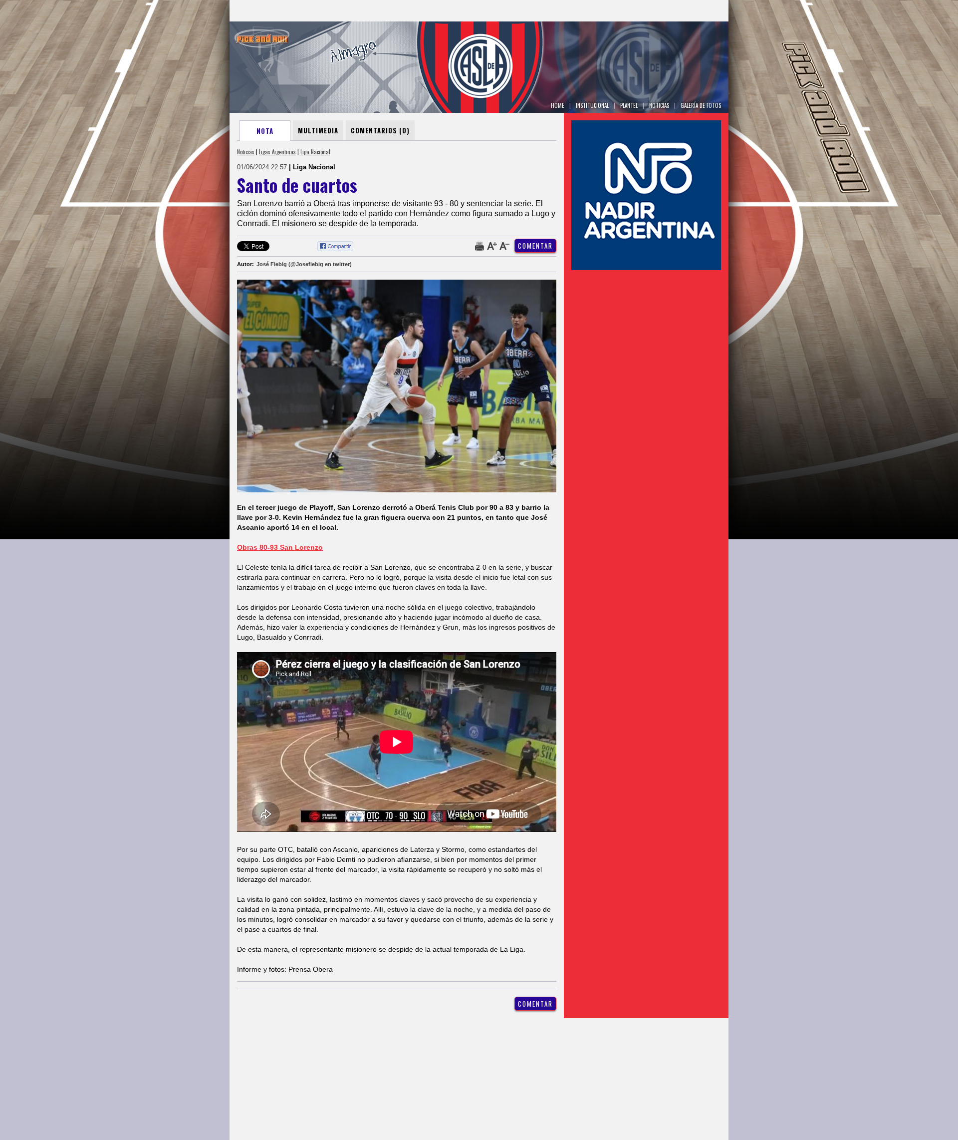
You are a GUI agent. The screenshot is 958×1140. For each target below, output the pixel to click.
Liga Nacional (315, 152)
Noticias (245, 152)
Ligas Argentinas (277, 152)
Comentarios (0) (380, 130)
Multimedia (318, 130)
